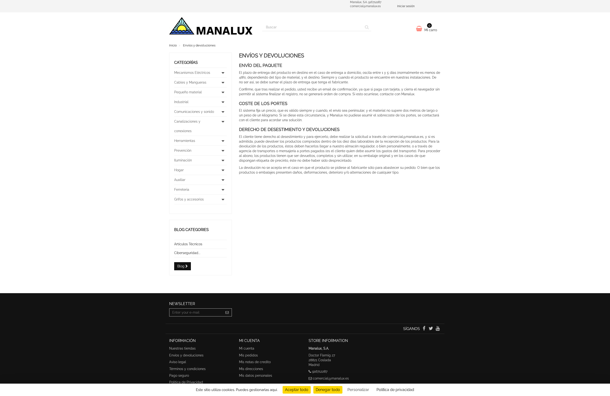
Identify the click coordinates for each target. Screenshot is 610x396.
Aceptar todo (296, 389)
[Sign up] (227, 312)
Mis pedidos (248, 355)
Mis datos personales (255, 375)
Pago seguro (179, 375)
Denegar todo (328, 389)
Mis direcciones (251, 369)
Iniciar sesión (406, 6)
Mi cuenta (246, 348)
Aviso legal (177, 362)
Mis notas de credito (255, 362)
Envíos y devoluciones (186, 355)
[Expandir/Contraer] (223, 73)
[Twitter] (431, 329)
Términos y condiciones (187, 369)
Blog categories (191, 229)
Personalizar (358, 389)
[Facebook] (424, 329)
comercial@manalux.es (331, 378)
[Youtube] (438, 329)
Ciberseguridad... (187, 253)
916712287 (319, 371)
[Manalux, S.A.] (212, 28)
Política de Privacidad (186, 382)
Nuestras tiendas (182, 348)
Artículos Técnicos (188, 244)
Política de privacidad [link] (395, 389)
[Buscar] (366, 27)
